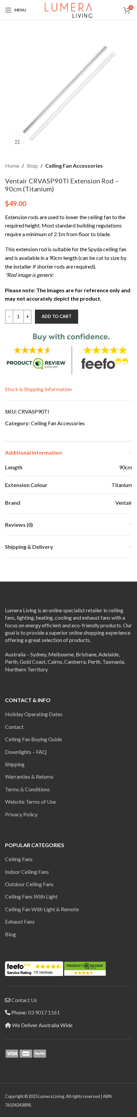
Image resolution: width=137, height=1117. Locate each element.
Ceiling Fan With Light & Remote (42, 909)
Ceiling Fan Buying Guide (33, 739)
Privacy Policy (21, 814)
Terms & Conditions (27, 789)
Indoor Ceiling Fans (27, 871)
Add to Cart (56, 316)
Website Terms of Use (30, 801)
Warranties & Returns (29, 776)
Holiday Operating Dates (34, 714)
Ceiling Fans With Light (31, 896)
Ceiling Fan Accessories (74, 165)
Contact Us (24, 1000)
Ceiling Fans (19, 859)
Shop (32, 165)
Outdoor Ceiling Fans (29, 884)
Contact (14, 727)
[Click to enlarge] (17, 142)
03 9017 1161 (44, 1012)
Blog (10, 934)
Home (12, 165)
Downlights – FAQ (26, 752)
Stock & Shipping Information (38, 389)
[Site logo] (68, 9)
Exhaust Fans (20, 921)
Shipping (15, 764)
